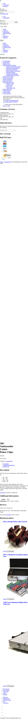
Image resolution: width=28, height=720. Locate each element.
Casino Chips (6, 92)
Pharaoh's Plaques (10, 72)
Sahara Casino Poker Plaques (13, 66)
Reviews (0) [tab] (6, 466)
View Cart (5, 691)
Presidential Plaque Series (12, 75)
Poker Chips (6, 62)
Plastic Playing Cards (8, 82)
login (4, 3)
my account (6, 5)
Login (4, 693)
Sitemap (5, 694)
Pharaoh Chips (6, 64)
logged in (8, 514)
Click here (2, 492)
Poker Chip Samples (8, 78)
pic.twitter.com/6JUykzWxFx (10, 101)
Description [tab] (6, 464)
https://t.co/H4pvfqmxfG (12, 100)
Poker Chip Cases (7, 89)
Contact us (5, 36)
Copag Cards (9, 85)
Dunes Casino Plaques (11, 69)
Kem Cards (9, 86)
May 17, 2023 (6, 106)
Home (4, 29)
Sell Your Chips (7, 33)
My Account (6, 689)
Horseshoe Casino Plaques (12, 68)
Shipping (5, 37)
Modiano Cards (10, 83)
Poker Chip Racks (7, 80)
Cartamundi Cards (10, 88)
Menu (2, 40)
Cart (4, 16)
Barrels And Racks (7, 79)
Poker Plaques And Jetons (9, 65)
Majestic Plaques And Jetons (13, 71)
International (6, 32)
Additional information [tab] (8, 465)
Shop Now (11, 551)
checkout (5, 6)
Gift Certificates (7, 93)
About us (5, 30)
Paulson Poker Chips (8, 76)
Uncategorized (6, 61)
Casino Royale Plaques (12, 73)
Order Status (6, 690)
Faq (4, 34)
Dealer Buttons (6, 90)
